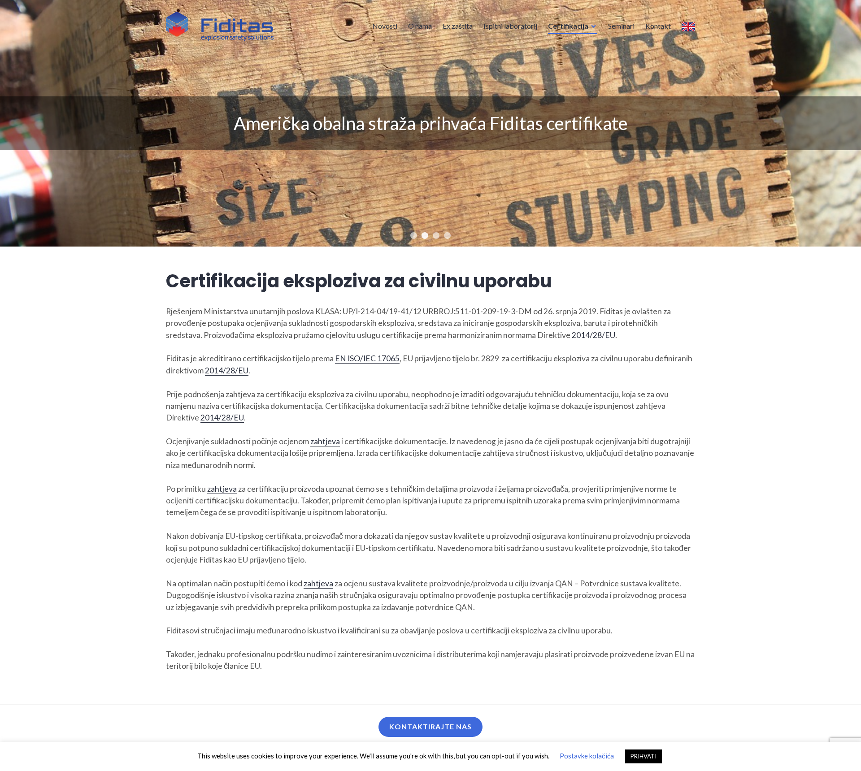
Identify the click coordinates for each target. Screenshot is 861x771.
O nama (420, 26)
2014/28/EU (593, 335)
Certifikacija (568, 26)
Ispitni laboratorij (510, 26)
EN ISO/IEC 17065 (367, 358)
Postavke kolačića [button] (587, 756)
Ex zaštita (458, 26)
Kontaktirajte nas (430, 726)
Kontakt (658, 26)
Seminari (621, 26)
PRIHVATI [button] (644, 756)
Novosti (384, 26)
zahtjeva (325, 441)
